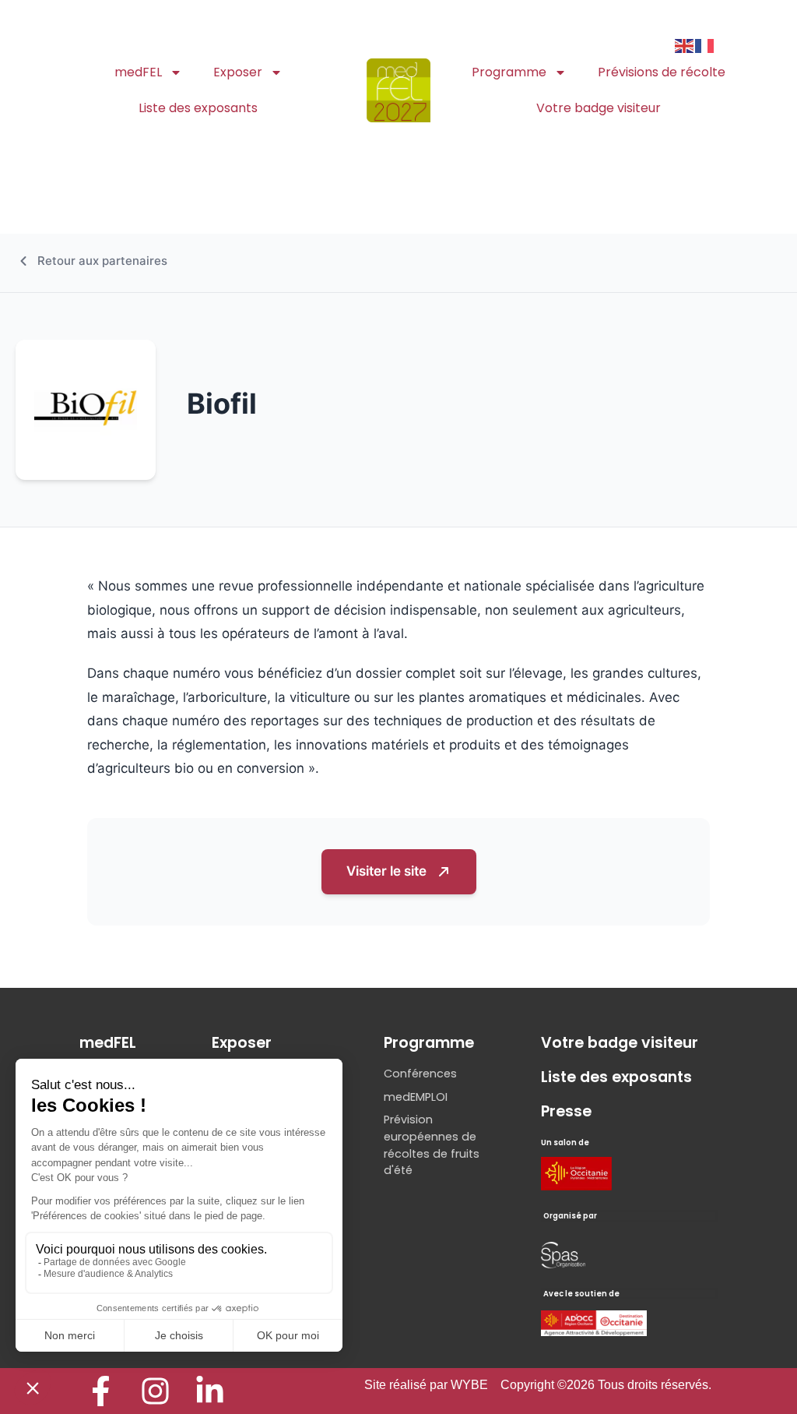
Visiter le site (386, 871)
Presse (566, 1111)
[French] (705, 44)
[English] (685, 44)
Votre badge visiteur (598, 108)
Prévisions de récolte (661, 72)
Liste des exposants (198, 108)
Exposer (237, 72)
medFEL (138, 72)
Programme (509, 72)
